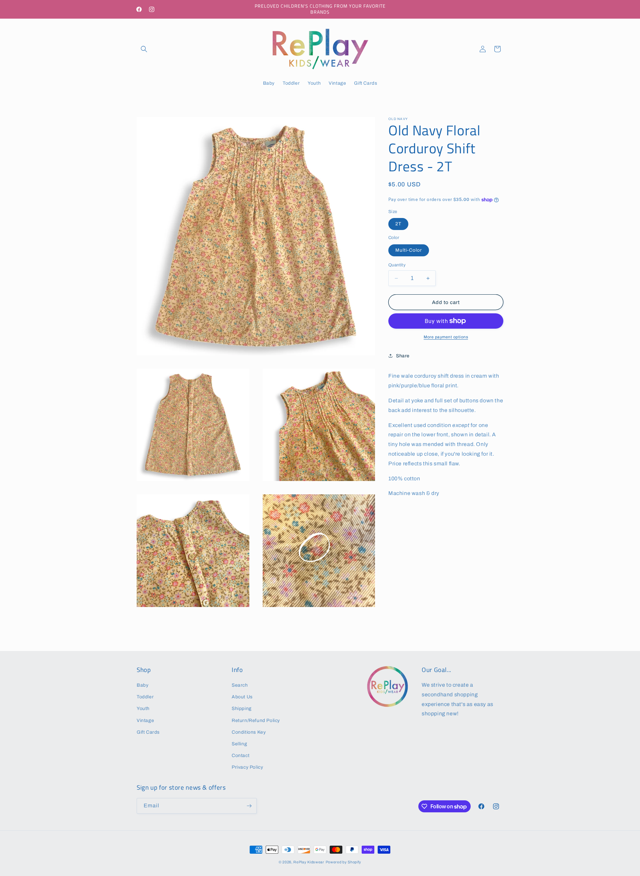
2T (398, 223)
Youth (143, 708)
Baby (142, 685)
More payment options (446, 337)
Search (240, 685)
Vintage (145, 720)
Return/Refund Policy (256, 720)
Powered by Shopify (344, 862)
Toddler (145, 696)
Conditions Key (249, 732)
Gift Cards (148, 732)
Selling (239, 743)
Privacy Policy (247, 767)
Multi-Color (408, 250)
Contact (240, 755)
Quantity (397, 265)
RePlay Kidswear (308, 862)
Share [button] (403, 355)
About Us (242, 696)
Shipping (242, 708)
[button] (144, 49)
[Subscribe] (249, 806)
